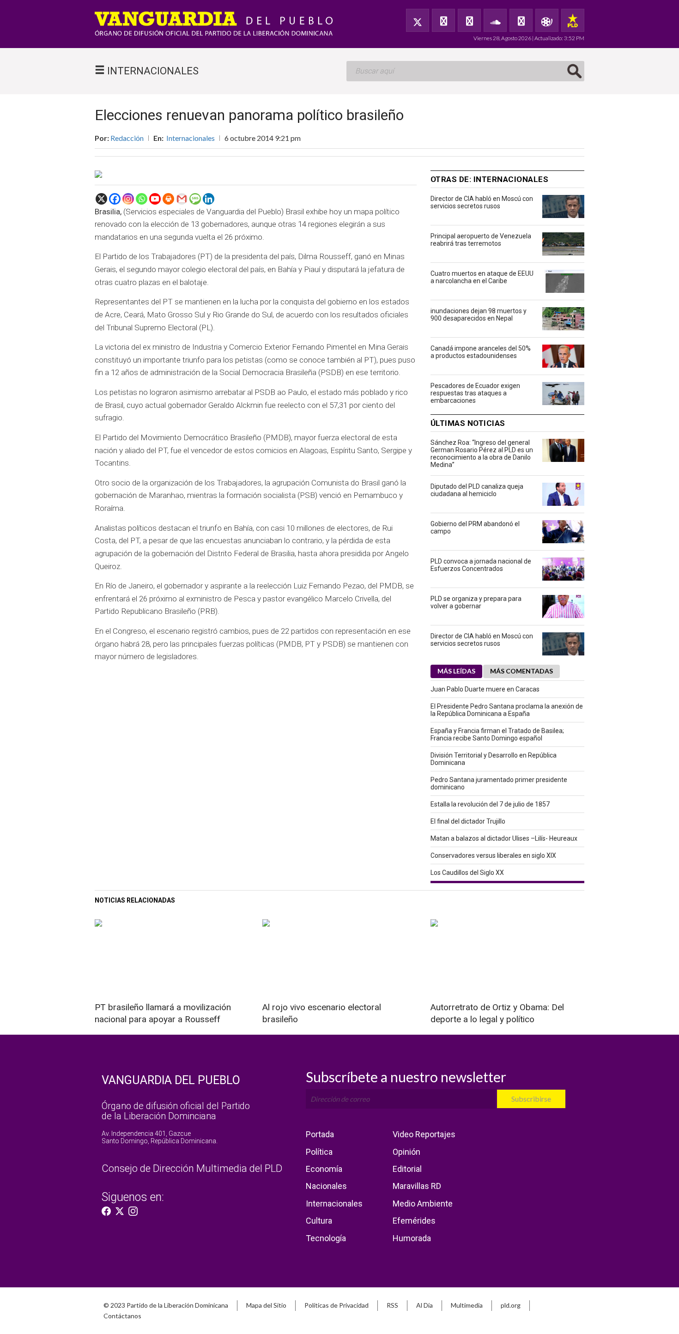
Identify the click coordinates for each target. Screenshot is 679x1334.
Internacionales (190, 137)
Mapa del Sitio (266, 1305)
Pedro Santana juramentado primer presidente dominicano (498, 783)
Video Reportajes (424, 1134)
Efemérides (414, 1220)
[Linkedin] (208, 199)
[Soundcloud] (495, 20)
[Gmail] (182, 199)
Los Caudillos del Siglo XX (467, 872)
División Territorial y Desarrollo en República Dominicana (493, 759)
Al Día (424, 1305)
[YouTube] (469, 20)
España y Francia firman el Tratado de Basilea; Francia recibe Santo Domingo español (497, 734)
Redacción (127, 137)
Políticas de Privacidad (336, 1305)
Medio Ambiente (423, 1203)
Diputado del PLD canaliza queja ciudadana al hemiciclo (476, 490)
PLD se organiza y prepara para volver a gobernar (475, 602)
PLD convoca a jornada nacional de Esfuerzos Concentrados (480, 565)
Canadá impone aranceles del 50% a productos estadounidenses (480, 352)
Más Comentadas (521, 671)
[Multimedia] (546, 20)
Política (319, 1152)
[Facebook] (443, 20)
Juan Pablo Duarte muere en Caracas (485, 689)
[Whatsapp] (141, 199)
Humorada (412, 1238)
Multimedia (467, 1305)
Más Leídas (456, 671)
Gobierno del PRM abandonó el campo (475, 527)
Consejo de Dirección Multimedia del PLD (192, 1168)
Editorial (407, 1169)
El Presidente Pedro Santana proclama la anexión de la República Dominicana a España (506, 710)
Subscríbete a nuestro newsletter (406, 1077)
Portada (320, 1134)
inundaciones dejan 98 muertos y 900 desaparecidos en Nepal (478, 314)
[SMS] (195, 199)
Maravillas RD (417, 1186)
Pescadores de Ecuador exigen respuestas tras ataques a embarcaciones (475, 393)
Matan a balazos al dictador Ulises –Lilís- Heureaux (503, 838)
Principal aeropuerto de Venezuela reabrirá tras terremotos (480, 239)
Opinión (406, 1152)
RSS (392, 1305)
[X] (101, 199)
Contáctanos (122, 1316)
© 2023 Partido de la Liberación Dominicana (165, 1305)
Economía (324, 1169)
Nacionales (326, 1186)
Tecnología (326, 1238)
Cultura (319, 1220)
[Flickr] (521, 20)
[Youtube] (155, 199)
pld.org (511, 1305)
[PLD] (572, 20)
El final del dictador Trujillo (467, 821)
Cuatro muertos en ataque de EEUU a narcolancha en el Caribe (482, 277)
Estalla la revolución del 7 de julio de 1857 (490, 804)
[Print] (168, 199)
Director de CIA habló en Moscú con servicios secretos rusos (481, 202)
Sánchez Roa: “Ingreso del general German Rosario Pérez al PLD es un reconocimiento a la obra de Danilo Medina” (481, 453)
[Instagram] (128, 199)
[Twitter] (417, 20)
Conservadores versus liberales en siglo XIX (493, 855)
